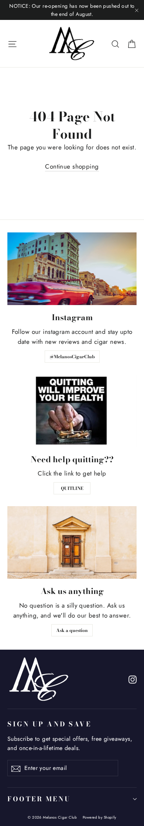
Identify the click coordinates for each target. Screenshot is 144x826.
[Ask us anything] (72, 542)
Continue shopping (72, 166)
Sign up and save (49, 724)
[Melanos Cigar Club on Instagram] (132, 679)
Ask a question (72, 630)
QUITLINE (72, 488)
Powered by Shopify (99, 817)
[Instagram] (72, 268)
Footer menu (39, 799)
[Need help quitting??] (72, 410)
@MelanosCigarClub (72, 356)
